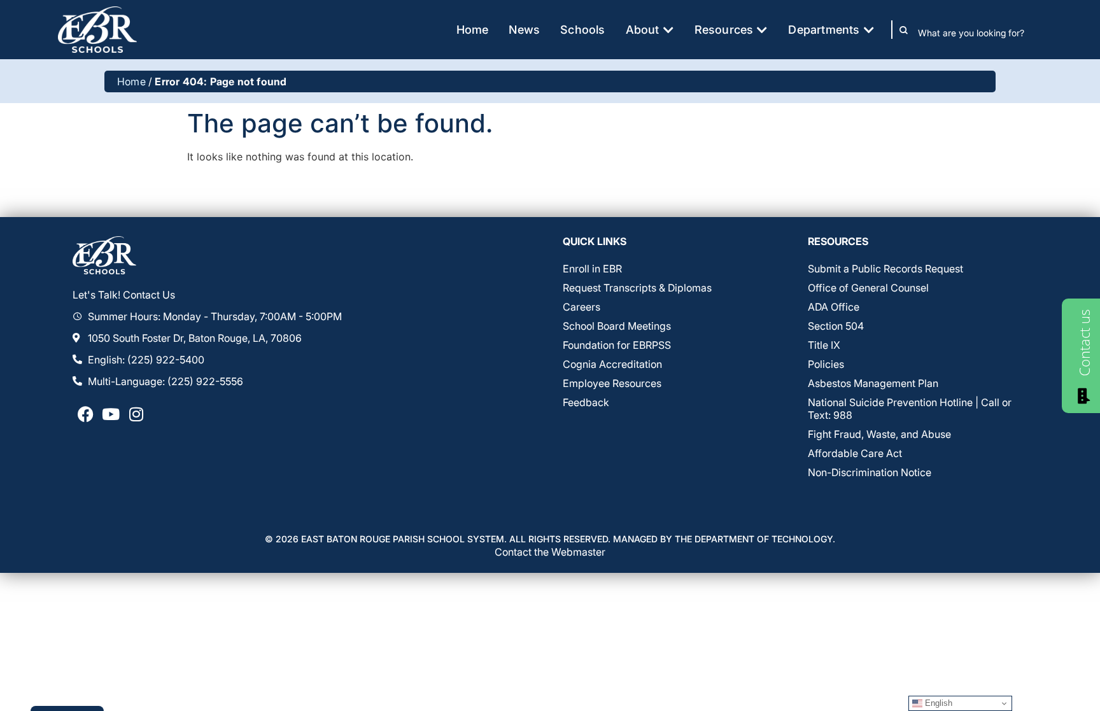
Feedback (586, 402)
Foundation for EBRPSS (617, 345)
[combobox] (980, 32)
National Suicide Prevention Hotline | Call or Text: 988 (910, 408)
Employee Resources (612, 383)
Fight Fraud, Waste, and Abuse (879, 434)
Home (131, 81)
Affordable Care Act (855, 453)
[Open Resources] (762, 29)
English (937, 703)
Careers (581, 306)
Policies (826, 364)
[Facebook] (85, 414)
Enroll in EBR (592, 268)
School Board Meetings (617, 326)
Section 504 (836, 326)
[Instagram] (136, 414)
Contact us (1084, 342)
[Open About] (668, 29)
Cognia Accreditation (612, 364)
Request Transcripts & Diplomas (637, 287)
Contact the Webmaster (550, 552)
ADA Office (833, 306)
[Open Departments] (869, 29)
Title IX (824, 345)
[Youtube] (110, 414)
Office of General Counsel (868, 287)
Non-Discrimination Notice (869, 472)
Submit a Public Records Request (885, 268)
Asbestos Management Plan (873, 383)
